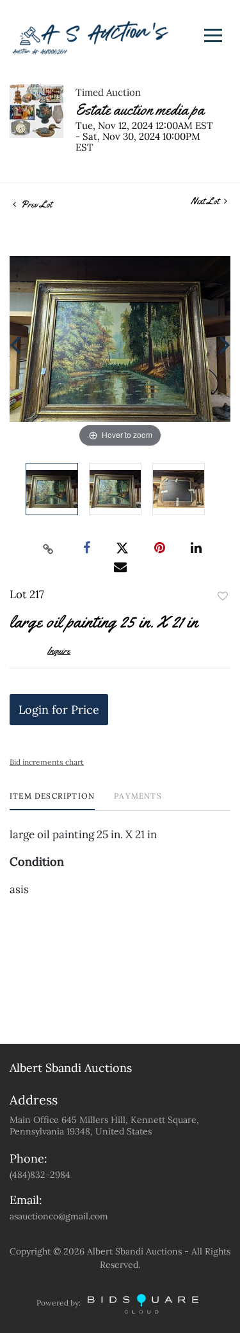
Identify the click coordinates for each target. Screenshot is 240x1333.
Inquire (58, 650)
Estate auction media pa (140, 109)
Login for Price (59, 709)
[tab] (52, 801)
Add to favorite (222, 596)
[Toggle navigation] (213, 35)
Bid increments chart (47, 762)
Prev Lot (35, 204)
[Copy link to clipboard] (48, 548)
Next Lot (206, 201)
